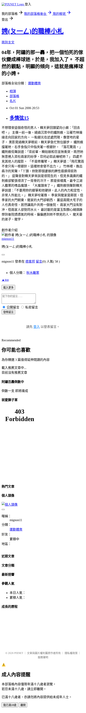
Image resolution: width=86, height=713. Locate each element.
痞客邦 (30, 261)
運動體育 (34, 83)
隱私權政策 (71, 653)
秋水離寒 (32, 272)
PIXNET (18, 653)
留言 (39, 261)
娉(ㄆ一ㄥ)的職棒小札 (33, 31)
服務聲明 (43, 657)
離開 (23, 705)
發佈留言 (8, 312)
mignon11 (8, 238)
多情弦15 (19, 118)
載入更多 (8, 287)
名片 (13, 101)
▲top (5, 279)
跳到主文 (8, 42)
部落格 (14, 96)
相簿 (13, 91)
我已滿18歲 (9, 705)
